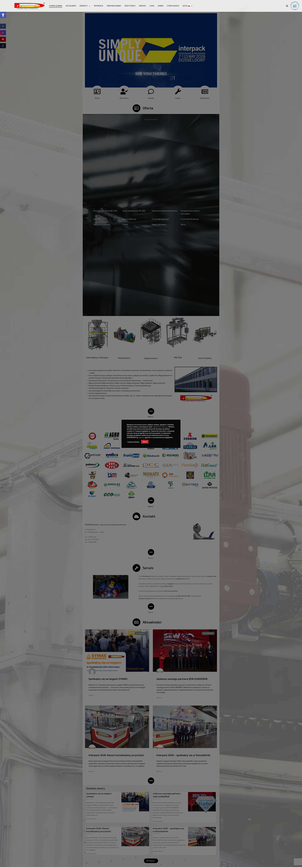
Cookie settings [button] (133, 442)
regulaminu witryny (160, 427)
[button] (3, 15)
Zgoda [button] (145, 442)
